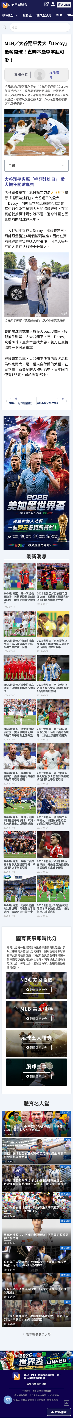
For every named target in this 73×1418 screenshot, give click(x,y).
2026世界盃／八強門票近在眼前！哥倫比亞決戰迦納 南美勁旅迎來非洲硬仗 (54, 864)
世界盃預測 (43, 15)
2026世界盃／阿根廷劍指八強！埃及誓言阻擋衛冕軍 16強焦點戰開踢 (54, 688)
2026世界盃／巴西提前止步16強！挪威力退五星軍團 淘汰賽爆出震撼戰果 (54, 644)
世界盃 (27, 15)
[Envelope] (8, 1400)
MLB (59, 15)
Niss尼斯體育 (17, 4)
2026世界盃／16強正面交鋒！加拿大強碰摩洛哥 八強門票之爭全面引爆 (19, 864)
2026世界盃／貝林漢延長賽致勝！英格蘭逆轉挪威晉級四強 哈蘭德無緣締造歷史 (19, 598)
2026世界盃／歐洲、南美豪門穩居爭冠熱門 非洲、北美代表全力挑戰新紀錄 (19, 820)
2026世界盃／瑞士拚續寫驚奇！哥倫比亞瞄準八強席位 (19, 688)
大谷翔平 (57, 192)
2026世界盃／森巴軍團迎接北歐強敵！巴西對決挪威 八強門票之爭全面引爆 (54, 776)
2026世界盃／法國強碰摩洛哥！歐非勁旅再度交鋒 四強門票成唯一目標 (19, 644)
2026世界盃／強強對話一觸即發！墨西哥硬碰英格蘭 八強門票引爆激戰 (21, 776)
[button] (9, 15)
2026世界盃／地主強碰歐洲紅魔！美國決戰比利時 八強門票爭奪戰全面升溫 (19, 732)
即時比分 (8, 15)
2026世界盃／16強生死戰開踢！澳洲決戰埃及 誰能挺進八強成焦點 (53, 908)
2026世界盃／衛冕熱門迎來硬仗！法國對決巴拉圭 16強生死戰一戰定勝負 (53, 820)
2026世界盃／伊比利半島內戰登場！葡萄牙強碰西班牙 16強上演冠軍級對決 (53, 732)
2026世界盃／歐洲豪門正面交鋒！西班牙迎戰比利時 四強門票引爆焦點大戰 (54, 596)
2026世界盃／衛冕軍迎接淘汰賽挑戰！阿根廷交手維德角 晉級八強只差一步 (19, 908)
